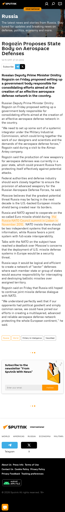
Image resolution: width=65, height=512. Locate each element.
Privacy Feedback (11, 473)
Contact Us (7, 469)
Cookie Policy (22, 469)
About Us (7, 464)
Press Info (18, 464)
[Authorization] (46, 3)
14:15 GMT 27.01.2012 (13, 59)
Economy (44, 436)
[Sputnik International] (10, 4)
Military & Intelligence (32, 338)
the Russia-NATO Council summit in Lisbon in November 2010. (30, 220)
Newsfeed (50, 338)
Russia (6, 338)
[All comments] (5, 507)
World (15, 338)
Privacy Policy (37, 469)
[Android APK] (11, 483)
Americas (18, 436)
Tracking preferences (32, 473)
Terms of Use (32, 464)
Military (59, 436)
